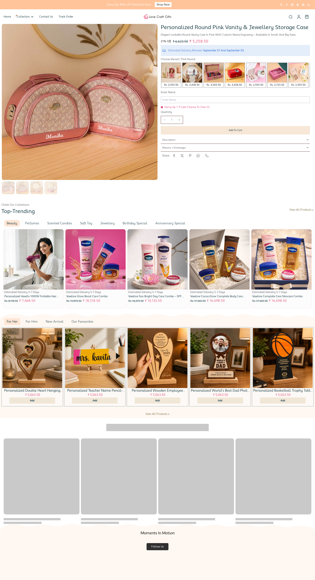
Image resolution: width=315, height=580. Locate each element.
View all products (300, 209)
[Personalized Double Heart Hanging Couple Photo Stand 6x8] (32, 358)
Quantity (166, 112)
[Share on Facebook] (174, 156)
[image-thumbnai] (8, 187)
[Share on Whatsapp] (198, 156)
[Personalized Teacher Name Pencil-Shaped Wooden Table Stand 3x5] (95, 358)
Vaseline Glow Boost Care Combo (87, 296)
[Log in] (299, 16)
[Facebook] (286, 5)
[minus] (164, 120)
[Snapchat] (297, 5)
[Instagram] (292, 5)
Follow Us (157, 546)
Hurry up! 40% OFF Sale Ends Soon (129, 4)
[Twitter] (281, 5)
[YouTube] (303, 5)
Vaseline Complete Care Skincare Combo (277, 296)
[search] (291, 16)
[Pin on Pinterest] (190, 156)
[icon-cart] (307, 16)
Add (32, 400)
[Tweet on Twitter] (182, 156)
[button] (235, 130)
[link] (313, 210)
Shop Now (163, 4)
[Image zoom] (80, 102)
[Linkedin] (308, 5)
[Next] (307, 78)
